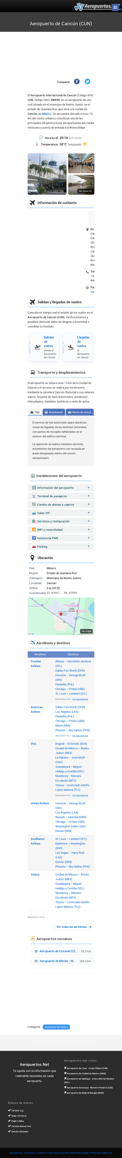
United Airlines (40, 803)
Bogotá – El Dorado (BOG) (71, 743)
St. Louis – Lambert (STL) (71, 693)
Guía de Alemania (19, 1131)
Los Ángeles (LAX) (66, 711)
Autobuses (55, 412)
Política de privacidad (58, 1153)
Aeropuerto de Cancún (56, 1027)
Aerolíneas (29, 1153)
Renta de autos (81, 412)
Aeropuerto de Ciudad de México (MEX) (86, 1073)
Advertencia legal (79, 1153)
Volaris (35, 874)
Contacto (41, 1153)
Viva (33, 743)
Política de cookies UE (100, 1153)
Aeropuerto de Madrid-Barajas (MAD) (85, 1093)
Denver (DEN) (63, 831)
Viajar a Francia (18, 1116)
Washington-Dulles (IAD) (70, 826)
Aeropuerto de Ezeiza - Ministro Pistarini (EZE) (89, 1087)
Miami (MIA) (62, 725)
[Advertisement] (67, 56)
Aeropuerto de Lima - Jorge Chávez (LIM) (87, 1068)
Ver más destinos (80, 699)
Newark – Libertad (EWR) (70, 817)
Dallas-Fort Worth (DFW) (70, 670)
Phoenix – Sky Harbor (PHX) (72, 730)
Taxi (37, 412)
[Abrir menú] (115, 7)
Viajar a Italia (17, 1121)
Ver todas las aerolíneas (72, 926)
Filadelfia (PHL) (64, 684)
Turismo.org (17, 1110)
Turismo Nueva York (21, 1126)
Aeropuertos (16, 1153)
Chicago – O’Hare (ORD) (70, 689)
